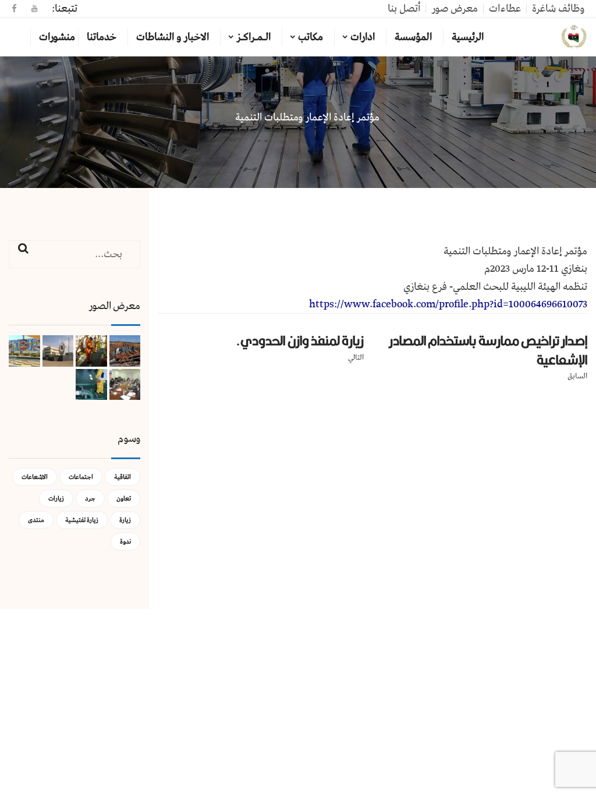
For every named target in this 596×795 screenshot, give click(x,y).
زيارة (125, 520)
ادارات (362, 37)
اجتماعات (81, 477)
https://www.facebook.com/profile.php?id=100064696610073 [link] (448, 304)
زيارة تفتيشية (81, 520)
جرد (90, 498)
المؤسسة (413, 37)
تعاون (123, 498)
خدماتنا (101, 37)
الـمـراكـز (253, 37)
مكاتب (310, 37)
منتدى (36, 520)
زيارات (56, 498)
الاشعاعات (35, 477)
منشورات (57, 37)
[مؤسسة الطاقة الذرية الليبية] (574, 37)
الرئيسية (468, 37)
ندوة (125, 541)
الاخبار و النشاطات (172, 37)
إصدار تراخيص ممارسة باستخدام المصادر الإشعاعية (488, 350)
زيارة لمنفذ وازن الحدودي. (300, 340)
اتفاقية (122, 477)
